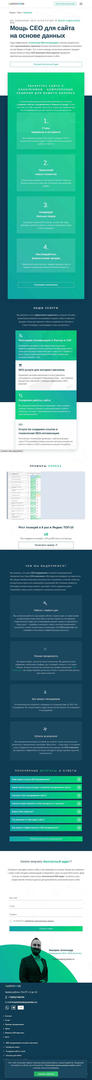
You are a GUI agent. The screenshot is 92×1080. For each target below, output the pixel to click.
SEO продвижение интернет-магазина (22, 1043)
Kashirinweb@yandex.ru (24, 1002)
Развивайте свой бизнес (46, 285)
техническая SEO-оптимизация (43, 43)
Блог (7, 1037)
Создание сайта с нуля (15, 1051)
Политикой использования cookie (59, 1065)
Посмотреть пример (44, 545)
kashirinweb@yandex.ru (63, 959)
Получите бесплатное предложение (46, 839)
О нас (7, 1020)
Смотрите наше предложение (11, 451)
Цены (7, 1029)
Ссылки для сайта (13, 1055)
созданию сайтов (25, 104)
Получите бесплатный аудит (46, 64)
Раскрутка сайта (13, 1047)
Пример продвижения (14, 1024)
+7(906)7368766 (16, 997)
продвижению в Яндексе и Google (52, 104)
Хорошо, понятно (46, 1074)
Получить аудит (46, 929)
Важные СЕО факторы (14, 1033)
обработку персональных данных (39, 921)
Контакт (8, 1016)
